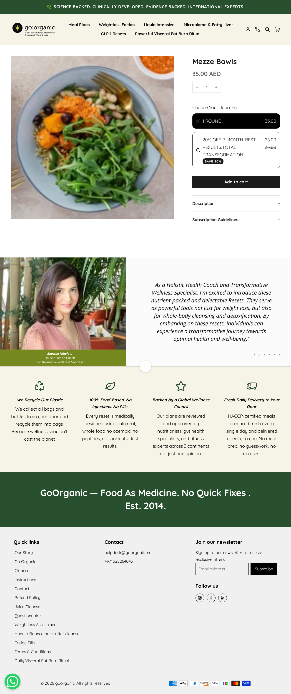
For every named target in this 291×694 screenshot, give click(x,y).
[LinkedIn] (222, 598)
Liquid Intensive (159, 24)
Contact (22, 588)
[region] (145, 311)
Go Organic (25, 561)
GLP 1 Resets (113, 33)
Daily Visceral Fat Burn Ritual (42, 660)
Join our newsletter (219, 542)
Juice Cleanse (27, 606)
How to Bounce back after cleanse (47, 633)
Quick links (26, 542)
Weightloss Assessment (36, 624)
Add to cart (236, 182)
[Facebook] (211, 598)
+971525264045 (119, 561)
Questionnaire (28, 615)
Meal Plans (79, 24)
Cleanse (22, 570)
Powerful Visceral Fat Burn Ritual (168, 33)
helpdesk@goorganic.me (128, 552)
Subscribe (264, 569)
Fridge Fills (25, 642)
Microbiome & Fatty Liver (208, 24)
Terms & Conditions (33, 651)
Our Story (24, 552)
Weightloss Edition (117, 24)
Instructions (25, 579)
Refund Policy (27, 597)
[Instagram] (200, 598)
